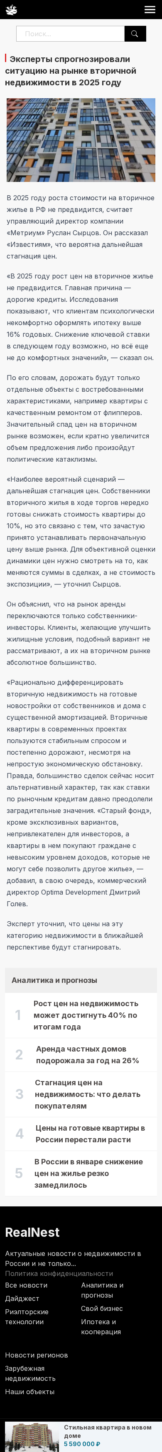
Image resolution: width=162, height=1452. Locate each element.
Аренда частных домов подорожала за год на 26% (88, 1054)
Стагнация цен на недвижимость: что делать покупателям (87, 1094)
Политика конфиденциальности (59, 1273)
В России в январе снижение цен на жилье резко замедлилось (88, 1173)
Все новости (26, 1285)
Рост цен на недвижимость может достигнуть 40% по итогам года (86, 1015)
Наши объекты (29, 1391)
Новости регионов (36, 1355)
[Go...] (134, 34)
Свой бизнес (102, 1308)
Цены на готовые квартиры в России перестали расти (90, 1134)
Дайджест (22, 1298)
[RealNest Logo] (11, 9)
